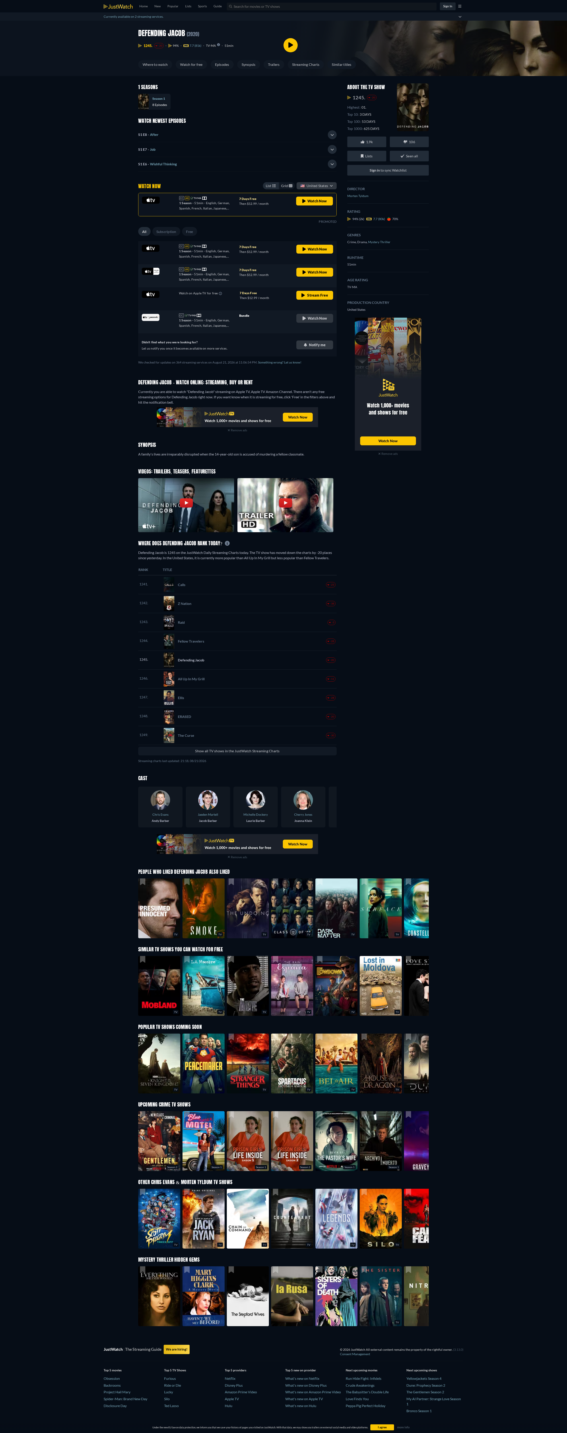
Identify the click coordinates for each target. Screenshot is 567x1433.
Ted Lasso (171, 1406)
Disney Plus (234, 1385)
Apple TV (232, 1399)
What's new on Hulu (300, 1406)
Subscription (166, 231)
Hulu (228, 1406)
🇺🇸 (314, 186)
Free (189, 231)
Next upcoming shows (421, 1370)
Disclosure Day (115, 1406)
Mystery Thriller (379, 242)
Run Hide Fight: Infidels (363, 1378)
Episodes (222, 64)
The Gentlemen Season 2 (425, 1392)
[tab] (237, 134)
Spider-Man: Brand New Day (125, 1399)
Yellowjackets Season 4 (423, 1378)
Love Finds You (357, 1399)
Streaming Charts (306, 64)
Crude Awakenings (360, 1385)
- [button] (148, 134)
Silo (167, 1399)
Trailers (274, 64)
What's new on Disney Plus (306, 1385)
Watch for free (191, 64)
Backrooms (112, 1385)
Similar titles (341, 64)
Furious (170, 1378)
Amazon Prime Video (241, 1392)
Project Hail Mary (117, 1392)
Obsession (112, 1378)
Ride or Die (172, 1385)
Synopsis (249, 64)
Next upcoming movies (361, 1370)
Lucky (168, 1392)
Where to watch (155, 64)
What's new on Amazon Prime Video (313, 1392)
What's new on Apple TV (304, 1399)
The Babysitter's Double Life (367, 1392)
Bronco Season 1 (419, 1411)
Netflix (230, 1378)
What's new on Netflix (302, 1378)
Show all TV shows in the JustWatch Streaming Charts (237, 751)
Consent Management (355, 1354)
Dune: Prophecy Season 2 (425, 1385)
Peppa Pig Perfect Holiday (365, 1406)
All (144, 231)
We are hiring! (176, 1349)
